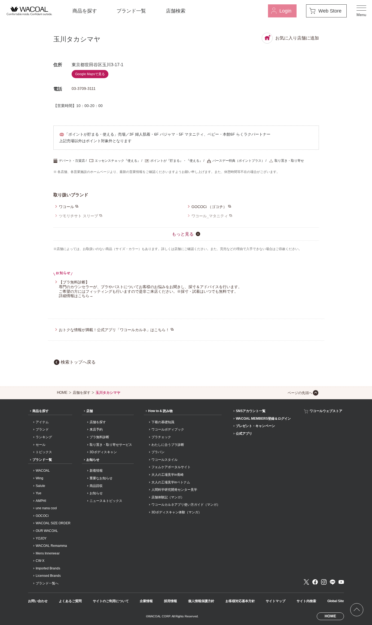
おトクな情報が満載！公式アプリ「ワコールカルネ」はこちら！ (114, 330)
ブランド (42, 429)
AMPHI (41, 501)
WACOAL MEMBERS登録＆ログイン (263, 418)
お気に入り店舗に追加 (297, 38)
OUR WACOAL (47, 531)
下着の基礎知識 (162, 422)
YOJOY (41, 538)
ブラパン (157, 452)
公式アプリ (244, 433)
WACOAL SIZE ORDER (53, 523)
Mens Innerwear (48, 553)
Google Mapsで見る (90, 74)
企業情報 (146, 601)
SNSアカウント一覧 (251, 411)
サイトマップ (275, 601)
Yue (38, 493)
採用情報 (170, 601)
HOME (62, 393)
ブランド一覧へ (47, 583)
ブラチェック (161, 437)
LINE (332, 582)
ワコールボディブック (167, 429)
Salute (40, 486)
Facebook (315, 582)
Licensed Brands (48, 576)
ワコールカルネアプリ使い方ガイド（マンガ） (185, 505)
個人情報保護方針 (201, 601)
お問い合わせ (38, 601)
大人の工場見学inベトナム (170, 482)
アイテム (42, 422)
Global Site (335, 601)
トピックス (44, 452)
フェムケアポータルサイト (171, 467)
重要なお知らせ (101, 478)
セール (40, 445)
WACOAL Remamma (51, 546)
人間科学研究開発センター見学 (174, 490)
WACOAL (43, 470)
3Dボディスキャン (103, 452)
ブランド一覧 (131, 11)
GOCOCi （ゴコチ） (209, 207)
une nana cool (46, 508)
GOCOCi (42, 516)
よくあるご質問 (70, 601)
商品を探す (84, 11)
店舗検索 (175, 11)
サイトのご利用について (111, 601)
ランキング (44, 437)
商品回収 (96, 486)
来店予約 (96, 429)
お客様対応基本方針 (240, 601)
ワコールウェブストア (326, 411)
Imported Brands (48, 568)
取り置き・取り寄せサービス (111, 445)
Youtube (341, 582)
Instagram (324, 582)
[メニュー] (361, 11)
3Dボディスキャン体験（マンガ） (176, 512)
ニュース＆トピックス (106, 501)
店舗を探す (81, 393)
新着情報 (96, 470)
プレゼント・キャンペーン (255, 426)
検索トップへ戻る (78, 362)
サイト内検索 (306, 601)
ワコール (66, 207)
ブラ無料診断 (99, 437)
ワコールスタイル (164, 460)
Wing (39, 478)
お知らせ (92, 460)
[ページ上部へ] (356, 609)
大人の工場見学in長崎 (167, 475)
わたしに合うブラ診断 (167, 445)
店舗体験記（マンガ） (167, 497)
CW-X (40, 561)
